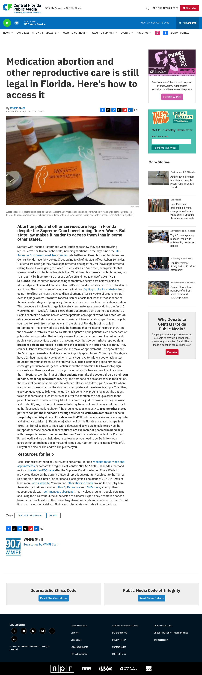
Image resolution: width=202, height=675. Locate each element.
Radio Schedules (79, 626)
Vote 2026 (23, 33)
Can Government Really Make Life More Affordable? (183, 266)
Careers (75, 633)
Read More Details (151, 598)
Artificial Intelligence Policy (125, 626)
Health (53, 515)
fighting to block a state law (100, 289)
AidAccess (93, 487)
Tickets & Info (172, 97)
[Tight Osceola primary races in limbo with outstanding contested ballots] (158, 236)
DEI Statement (119, 633)
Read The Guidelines (53, 598)
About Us (143, 33)
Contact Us (76, 640)
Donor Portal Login (163, 626)
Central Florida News (30, 515)
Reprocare (73, 487)
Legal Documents (79, 647)
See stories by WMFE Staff (41, 544)
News (6, 33)
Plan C (61, 487)
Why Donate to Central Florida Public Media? (172, 324)
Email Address (160, 136)
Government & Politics (182, 230)
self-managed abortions (59, 491)
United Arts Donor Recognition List (171, 633)
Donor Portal (180, 33)
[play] (7, 23)
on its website (41, 483)
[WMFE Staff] (13, 546)
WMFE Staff (17, 108)
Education (175, 199)
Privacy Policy (119, 640)
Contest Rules (119, 647)
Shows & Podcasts (44, 33)
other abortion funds (80, 483)
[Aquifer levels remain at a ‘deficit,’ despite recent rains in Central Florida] (158, 178)
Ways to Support (103, 33)
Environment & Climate (182, 172)
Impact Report (161, 640)
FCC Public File (119, 654)
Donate (191, 8)
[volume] (16, 23)
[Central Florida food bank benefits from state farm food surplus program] (158, 288)
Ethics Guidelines (79, 654)
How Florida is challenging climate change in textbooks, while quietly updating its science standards (182, 211)
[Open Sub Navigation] (12, 33)
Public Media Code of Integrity (151, 590)
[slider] (21, 22)
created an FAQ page (41, 470)
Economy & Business (181, 258)
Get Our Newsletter (165, 8)
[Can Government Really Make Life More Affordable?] (158, 264)
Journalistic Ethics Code (53, 590)
